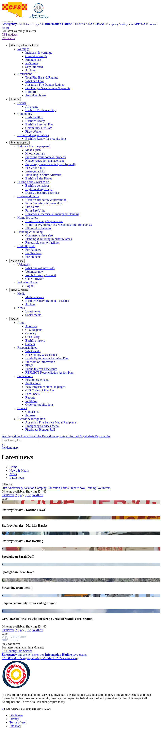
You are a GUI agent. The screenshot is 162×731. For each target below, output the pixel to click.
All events (31, 106)
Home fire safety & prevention (44, 221)
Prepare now (77, 488)
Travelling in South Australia (43, 175)
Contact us (32, 411)
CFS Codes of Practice (39, 390)
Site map (14, 726)
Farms (65, 488)
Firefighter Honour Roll (40, 429)
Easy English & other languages (45, 386)
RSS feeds (31, 63)
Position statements (37, 379)
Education (53, 488)
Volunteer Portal (27, 282)
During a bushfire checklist (42, 192)
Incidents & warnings (38, 52)
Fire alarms (32, 207)
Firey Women (33, 131)
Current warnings (36, 56)
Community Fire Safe (38, 128)
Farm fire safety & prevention (43, 203)
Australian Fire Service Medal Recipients (50, 422)
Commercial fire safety (39, 235)
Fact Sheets (32, 394)
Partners (30, 415)
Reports (30, 397)
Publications (25, 376)
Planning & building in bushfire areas (48, 239)
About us (31, 326)
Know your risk (35, 153)
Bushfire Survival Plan (39, 124)
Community (24, 113)
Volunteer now (34, 271)
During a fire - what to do (33, 182)
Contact (22, 408)
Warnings (23, 49)
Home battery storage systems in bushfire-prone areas (58, 224)
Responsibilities (27, 347)
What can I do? (34, 81)
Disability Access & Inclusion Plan (47, 358)
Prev (10, 495)
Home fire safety (27, 217)
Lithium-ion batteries (38, 228)
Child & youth (26, 246)
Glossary (30, 333)
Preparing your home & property (45, 157)
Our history (32, 337)
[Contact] (3, 21)
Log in (29, 286)
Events (15, 99)
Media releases (34, 297)
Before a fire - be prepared (33, 146)
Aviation (29, 488)
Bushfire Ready (35, 120)
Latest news (32, 311)
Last (40, 495)
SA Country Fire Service (17, 651)
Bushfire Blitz (34, 117)
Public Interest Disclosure (41, 369)
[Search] (7, 21)
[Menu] (11, 21)
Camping (41, 488)
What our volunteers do (40, 268)
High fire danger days (38, 189)
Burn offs (31, 91)
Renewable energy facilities (42, 242)
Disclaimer (16, 715)
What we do (32, 351)
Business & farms (28, 196)
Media (21, 293)
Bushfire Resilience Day (40, 110)
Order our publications (39, 404)
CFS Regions (33, 329)
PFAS (29, 365)
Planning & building (30, 232)
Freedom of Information (40, 362)
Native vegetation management (44, 160)
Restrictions (24, 74)
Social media (33, 315)
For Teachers (33, 253)
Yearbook (31, 401)
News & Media (19, 289)
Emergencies (33, 59)
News (21, 307)
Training (91, 488)
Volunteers (17, 260)
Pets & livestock (35, 167)
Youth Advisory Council (40, 275)
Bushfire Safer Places (38, 178)
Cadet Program (34, 278)
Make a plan (33, 150)
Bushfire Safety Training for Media (47, 300)
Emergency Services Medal (42, 426)
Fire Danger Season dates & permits (47, 88)
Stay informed (34, 66)
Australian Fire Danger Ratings (44, 84)
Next (35, 495)
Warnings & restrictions (24, 45)
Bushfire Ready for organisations (45, 138)
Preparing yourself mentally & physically (50, 164)
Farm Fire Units (35, 210)
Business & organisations (33, 135)
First (4, 495)
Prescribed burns (35, 95)
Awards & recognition (31, 419)
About (14, 318)
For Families (33, 249)
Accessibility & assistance (41, 354)
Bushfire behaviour (37, 185)
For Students (33, 256)
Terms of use (17, 722)
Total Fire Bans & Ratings (41, 77)
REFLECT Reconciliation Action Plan (49, 372)
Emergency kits (35, 171)
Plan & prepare (19, 142)
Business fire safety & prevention (46, 199)
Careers (30, 344)
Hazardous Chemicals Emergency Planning (52, 214)
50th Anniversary (12, 488)
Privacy (14, 719)
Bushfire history (35, 340)
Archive (30, 70)
